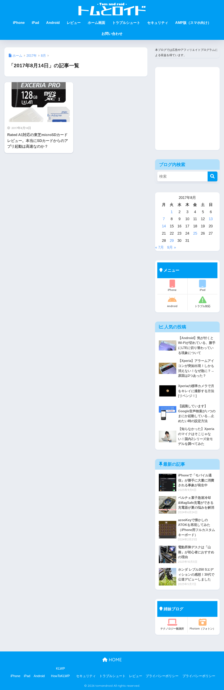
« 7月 (159, 247)
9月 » (171, 247)
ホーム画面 (96, 23)
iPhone (19, 23)
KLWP (60, 668)
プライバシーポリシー (162, 676)
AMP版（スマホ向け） (193, 23)
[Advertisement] (187, 112)
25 (195, 233)
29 (172, 241)
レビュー (74, 23)
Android (53, 23)
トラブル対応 (202, 306)
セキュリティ (157, 23)
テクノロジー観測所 (172, 628)
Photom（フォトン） (202, 628)
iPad (35, 23)
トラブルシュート (126, 23)
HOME (114, 659)
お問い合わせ (112, 33)
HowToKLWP (60, 676)
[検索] (212, 176)
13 (211, 219)
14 (164, 226)
